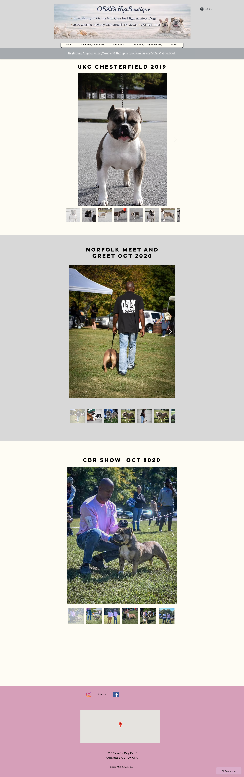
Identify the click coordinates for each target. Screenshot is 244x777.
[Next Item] (175, 139)
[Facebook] (116, 694)
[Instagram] (88, 694)
